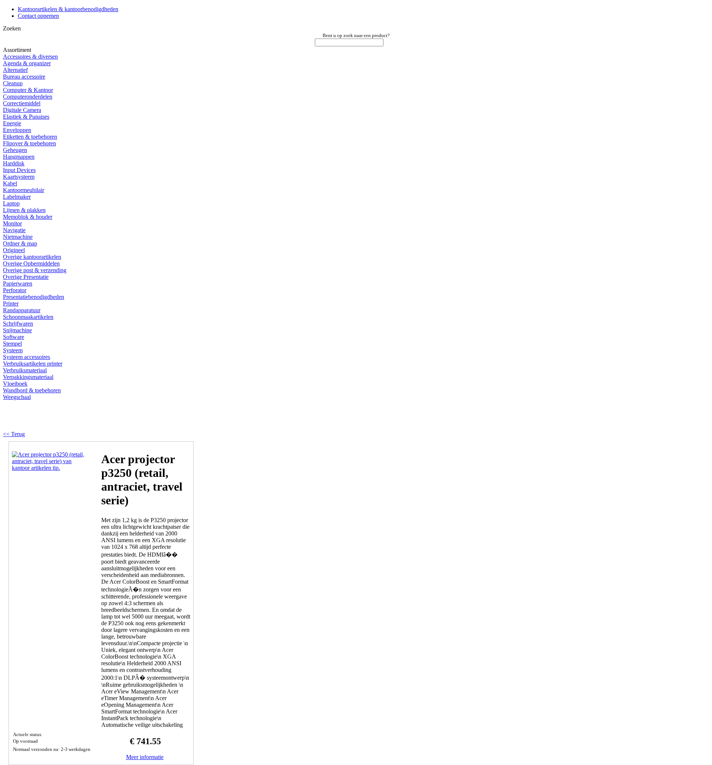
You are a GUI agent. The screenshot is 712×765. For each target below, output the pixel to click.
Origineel (14, 250)
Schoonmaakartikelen (28, 317)
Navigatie (14, 230)
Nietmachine (18, 237)
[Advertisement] (97, 418)
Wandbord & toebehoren (32, 390)
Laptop (11, 203)
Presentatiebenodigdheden (33, 297)
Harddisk (13, 163)
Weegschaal (17, 397)
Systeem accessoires (26, 357)
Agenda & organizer (27, 63)
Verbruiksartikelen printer (32, 363)
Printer (11, 303)
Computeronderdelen (27, 96)
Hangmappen (18, 157)
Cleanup (13, 83)
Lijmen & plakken (24, 210)
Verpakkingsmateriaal (28, 377)
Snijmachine (17, 330)
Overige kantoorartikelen (32, 257)
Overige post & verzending (34, 270)
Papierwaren (17, 283)
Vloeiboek (15, 383)
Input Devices (19, 170)
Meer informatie (145, 757)
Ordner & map (20, 243)
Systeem (13, 350)
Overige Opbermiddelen (31, 263)
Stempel (12, 343)
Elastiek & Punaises (26, 116)
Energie (12, 123)
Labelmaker (17, 197)
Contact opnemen (38, 16)
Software (13, 337)
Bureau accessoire (24, 76)
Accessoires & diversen (30, 56)
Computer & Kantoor (28, 90)
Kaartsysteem (18, 177)
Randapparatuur (21, 310)
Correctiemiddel (21, 103)
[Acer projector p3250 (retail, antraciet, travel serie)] (49, 468)
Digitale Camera (22, 110)
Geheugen (15, 150)
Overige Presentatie (26, 277)
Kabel (10, 183)
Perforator (14, 290)
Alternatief (15, 70)
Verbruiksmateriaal (25, 370)
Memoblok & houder (27, 217)
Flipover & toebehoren (29, 143)
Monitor (12, 223)
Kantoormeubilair (23, 190)
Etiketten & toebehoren (30, 136)
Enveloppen (17, 130)
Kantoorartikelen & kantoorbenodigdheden (68, 9)
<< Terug (14, 434)
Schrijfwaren (18, 323)
